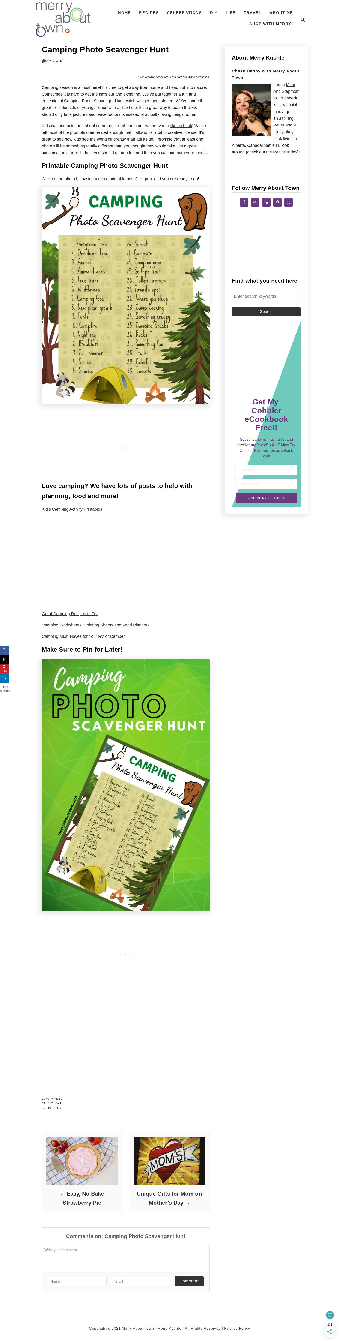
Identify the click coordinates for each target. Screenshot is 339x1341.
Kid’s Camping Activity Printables (72, 509)
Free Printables (51, 1108)
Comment (189, 1281)
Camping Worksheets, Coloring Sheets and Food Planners (95, 625)
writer (278, 125)
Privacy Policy (237, 1328)
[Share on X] (4, 660)
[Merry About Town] (63, 19)
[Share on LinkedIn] (4, 678)
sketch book (181, 125)
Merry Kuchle (54, 1098)
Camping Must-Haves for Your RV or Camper (83, 636)
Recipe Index (285, 152)
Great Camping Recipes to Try (70, 613)
